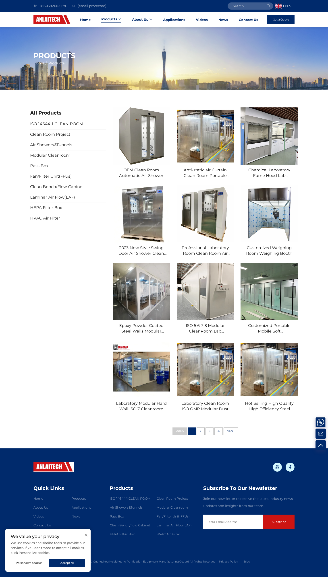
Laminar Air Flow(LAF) (174, 525)
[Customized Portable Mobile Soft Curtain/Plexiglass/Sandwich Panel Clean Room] (269, 291)
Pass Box (117, 516)
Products (109, 19)
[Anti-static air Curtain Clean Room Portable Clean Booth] (205, 136)
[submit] (268, 6)
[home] (52, 20)
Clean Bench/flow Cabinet (130, 525)
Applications (174, 20)
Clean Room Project (172, 499)
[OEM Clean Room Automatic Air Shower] (141, 136)
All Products (46, 113)
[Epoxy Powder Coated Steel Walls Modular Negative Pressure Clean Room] (141, 291)
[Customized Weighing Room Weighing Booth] (269, 213)
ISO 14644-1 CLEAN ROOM (130, 499)
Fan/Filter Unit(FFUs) (173, 516)
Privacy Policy (229, 561)
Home (85, 20)
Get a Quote (281, 19)
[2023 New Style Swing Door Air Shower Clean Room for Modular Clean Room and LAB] (141, 213)
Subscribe (279, 522)
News (223, 20)
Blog (247, 561)
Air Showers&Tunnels (126, 507)
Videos (202, 20)
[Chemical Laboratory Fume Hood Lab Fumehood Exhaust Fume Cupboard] (269, 136)
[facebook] (290, 467)
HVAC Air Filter (168, 534)
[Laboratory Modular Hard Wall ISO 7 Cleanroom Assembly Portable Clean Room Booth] (141, 369)
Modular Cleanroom (172, 507)
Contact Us (248, 20)
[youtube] (277, 467)
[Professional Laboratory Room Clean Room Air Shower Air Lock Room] (205, 213)
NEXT (231, 431)
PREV (180, 431)
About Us (140, 19)
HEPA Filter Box (122, 534)
